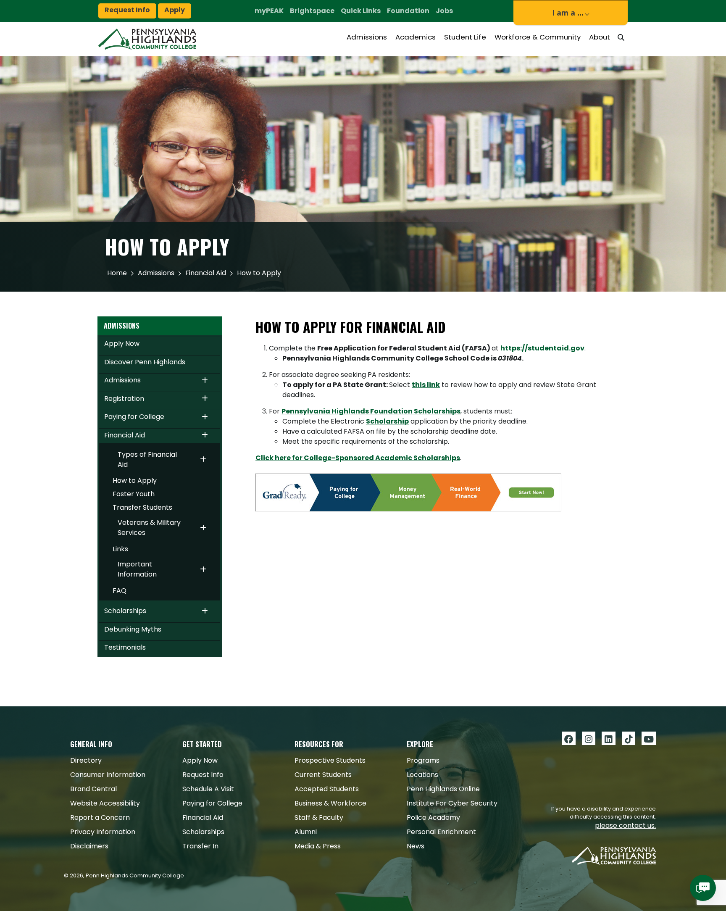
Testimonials (125, 647)
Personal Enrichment (441, 832)
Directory (86, 760)
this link (426, 385)
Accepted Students (327, 789)
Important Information (137, 569)
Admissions (367, 37)
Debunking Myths (132, 629)
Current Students (323, 774)
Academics (415, 37)
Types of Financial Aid (147, 459)
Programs (423, 760)
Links (120, 549)
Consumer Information (107, 774)
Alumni (306, 832)
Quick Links (361, 11)
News (415, 846)
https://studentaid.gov (542, 348)
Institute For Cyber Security (452, 803)
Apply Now (121, 343)
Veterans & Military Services (149, 527)
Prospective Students (330, 760)
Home (117, 273)
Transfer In (200, 846)
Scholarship (387, 421)
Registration (124, 398)
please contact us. (625, 825)
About (599, 37)
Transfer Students (142, 507)
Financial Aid (205, 273)
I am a (568, 13)
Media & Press (318, 846)
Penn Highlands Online (443, 789)
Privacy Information (102, 832)
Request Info (127, 10)
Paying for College (134, 416)
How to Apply (135, 480)
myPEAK (269, 11)
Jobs (444, 11)
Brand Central (93, 789)
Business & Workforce (330, 803)
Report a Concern (100, 817)
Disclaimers (89, 846)
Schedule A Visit (208, 789)
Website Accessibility (105, 803)
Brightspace (312, 11)
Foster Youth (134, 494)
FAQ (119, 590)
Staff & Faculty (319, 817)
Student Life (465, 37)
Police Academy (433, 817)
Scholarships (125, 611)
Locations (422, 774)
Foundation (408, 11)
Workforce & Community (538, 37)
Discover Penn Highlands (144, 362)
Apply (174, 10)
